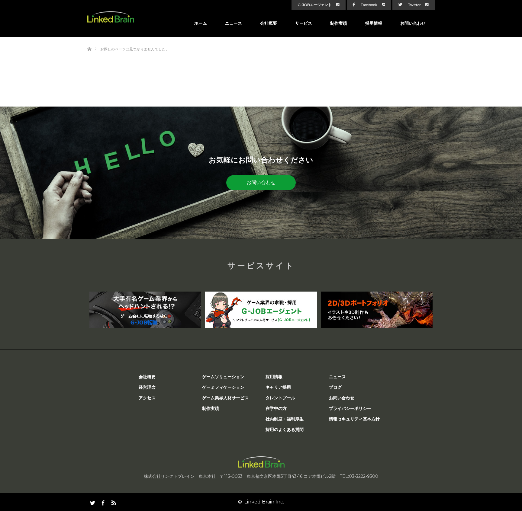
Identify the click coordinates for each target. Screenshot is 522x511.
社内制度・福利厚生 (285, 419)
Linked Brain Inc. (264, 502)
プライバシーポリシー (350, 408)
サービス (303, 23)
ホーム (200, 23)
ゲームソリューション (223, 376)
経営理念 (147, 387)
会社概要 (268, 23)
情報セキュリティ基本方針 (354, 419)
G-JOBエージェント (315, 5)
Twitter (414, 5)
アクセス (147, 398)
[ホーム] (89, 39)
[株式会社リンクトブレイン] (110, 17)
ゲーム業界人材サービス (225, 398)
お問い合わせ (413, 23)
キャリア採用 (278, 387)
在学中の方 (276, 408)
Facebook (369, 5)
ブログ (335, 387)
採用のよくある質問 (285, 429)
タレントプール (280, 398)
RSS (113, 501)
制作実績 (338, 23)
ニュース (233, 23)
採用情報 (373, 23)
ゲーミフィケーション (223, 387)
